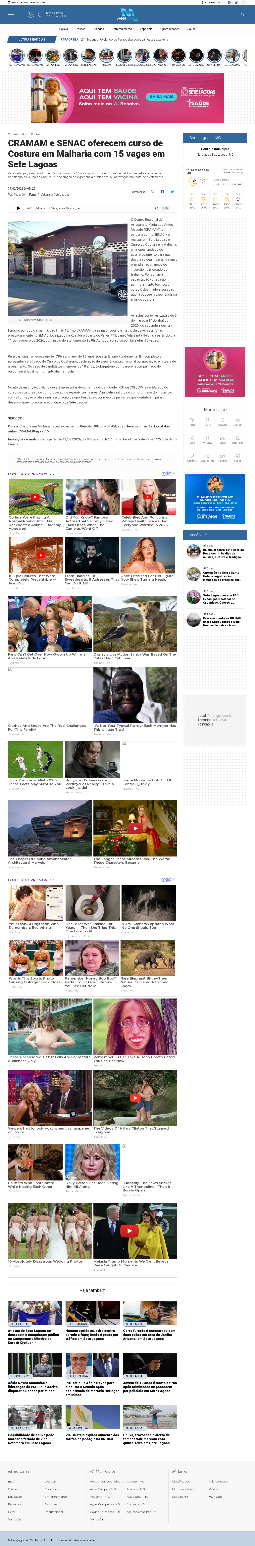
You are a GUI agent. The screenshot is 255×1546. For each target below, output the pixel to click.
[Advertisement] (215, 279)
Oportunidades (169, 29)
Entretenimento (122, 29)
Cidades (98, 29)
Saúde (191, 29)
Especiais (146, 29)
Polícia (63, 29)
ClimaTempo (237, 172)
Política (80, 29)
